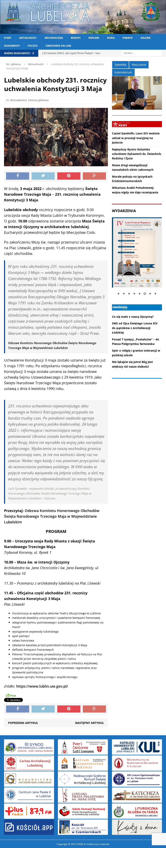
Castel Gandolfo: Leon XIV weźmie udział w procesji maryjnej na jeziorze (136, 137)
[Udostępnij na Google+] (94, 176)
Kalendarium (123, 72)
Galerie (145, 38)
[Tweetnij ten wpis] (43, 176)
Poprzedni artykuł (23, 723)
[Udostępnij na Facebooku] (17, 176)
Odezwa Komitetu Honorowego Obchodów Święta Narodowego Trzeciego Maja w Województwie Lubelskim (51, 516)
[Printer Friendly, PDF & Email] (10, 695)
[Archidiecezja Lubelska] (83, 17)
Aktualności (28, 38)
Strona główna (38, 100)
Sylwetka (120, 65)
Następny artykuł (89, 723)
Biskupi (76, 38)
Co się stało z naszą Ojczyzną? (133, 317)
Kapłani (93, 38)
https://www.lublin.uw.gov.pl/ (42, 686)
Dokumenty (12, 45)
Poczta (32, 45)
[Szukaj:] (141, 53)
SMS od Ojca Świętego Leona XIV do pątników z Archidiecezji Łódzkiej (134, 327)
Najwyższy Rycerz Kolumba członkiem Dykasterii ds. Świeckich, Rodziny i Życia (137, 153)
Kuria (111, 38)
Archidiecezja (54, 38)
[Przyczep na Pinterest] (68, 176)
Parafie (127, 38)
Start (7, 38)
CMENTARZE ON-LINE (58, 45)
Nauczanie (139, 65)
